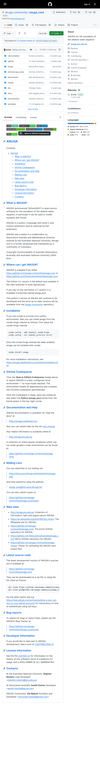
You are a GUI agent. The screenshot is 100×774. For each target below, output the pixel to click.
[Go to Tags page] (25, 33)
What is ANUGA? (23, 156)
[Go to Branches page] (19, 33)
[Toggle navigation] (5, 4)
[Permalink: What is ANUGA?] (4, 203)
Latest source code (24, 182)
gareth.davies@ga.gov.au (20, 688)
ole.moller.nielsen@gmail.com (33, 696)
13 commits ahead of (26, 41)
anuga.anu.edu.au (79, 44)
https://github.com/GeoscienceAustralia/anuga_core (32, 276)
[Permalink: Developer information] (4, 636)
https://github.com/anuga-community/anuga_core (30, 273)
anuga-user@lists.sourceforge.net (25, 487)
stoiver (8, 50)
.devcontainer (13, 56)
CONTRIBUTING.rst (44, 644)
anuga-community (16, 12)
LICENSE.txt (24, 656)
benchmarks (13, 77)
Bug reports (20, 185)
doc (9, 88)
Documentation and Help (27, 171)
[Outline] (60, 117)
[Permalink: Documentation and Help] (4, 407)
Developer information (26, 189)
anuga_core (36, 12)
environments (13, 99)
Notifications (60, 12)
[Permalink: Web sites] (4, 507)
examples (12, 104)
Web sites (19, 178)
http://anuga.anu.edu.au (20, 436)
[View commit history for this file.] (59, 49)
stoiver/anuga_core (18, 18)
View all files (33, 109)
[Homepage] (50, 4)
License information (24, 193)
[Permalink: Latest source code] (4, 555)
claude (10, 82)
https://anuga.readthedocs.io (23, 421)
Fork (76, 12)
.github (11, 61)
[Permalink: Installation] (4, 311)
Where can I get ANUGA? (27, 160)
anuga (10, 66)
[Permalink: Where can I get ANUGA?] (4, 265)
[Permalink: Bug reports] (4, 612)
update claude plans (37, 82)
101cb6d (43, 50)
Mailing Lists (21, 174)
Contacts (19, 196)
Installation (20, 163)
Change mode (35, 88)
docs (10, 93)
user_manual (49, 426)
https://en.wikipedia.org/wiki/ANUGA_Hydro (32, 519)
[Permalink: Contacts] (4, 668)
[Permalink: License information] (4, 650)
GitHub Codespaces (25, 167)
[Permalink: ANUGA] (4, 141)
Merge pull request (20, 50)
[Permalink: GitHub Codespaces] (4, 372)
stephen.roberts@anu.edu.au (22, 680)
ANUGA (12, 141)
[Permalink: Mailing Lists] (4, 463)
